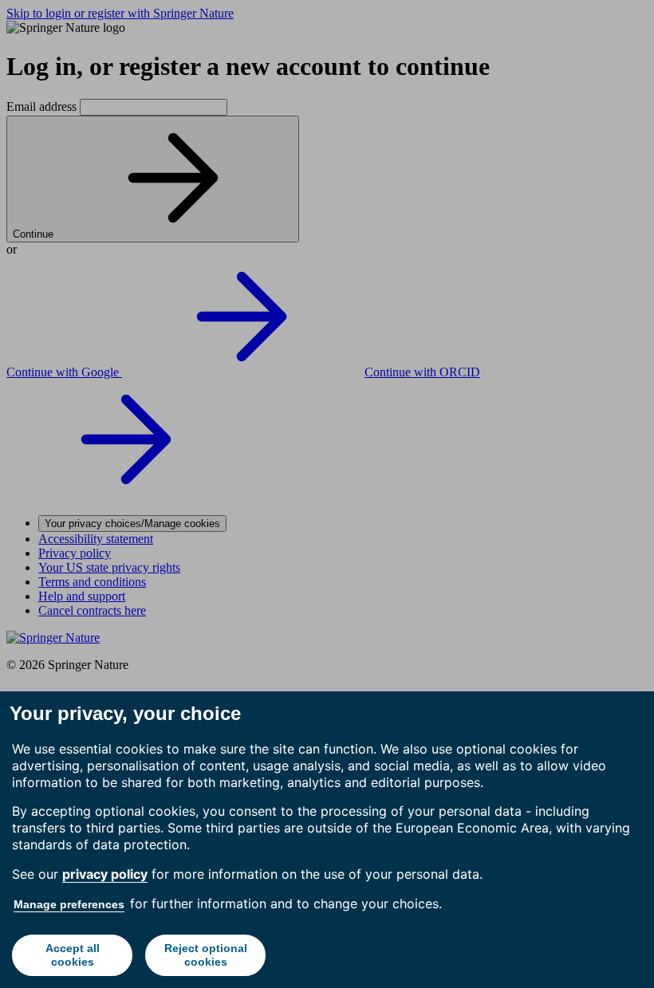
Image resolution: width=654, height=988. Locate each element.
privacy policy (105, 874)
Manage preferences (69, 904)
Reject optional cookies (205, 955)
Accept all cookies (72, 955)
